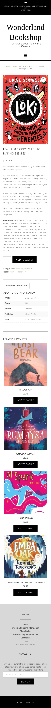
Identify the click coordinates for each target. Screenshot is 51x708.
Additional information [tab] (16, 286)
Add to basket (24, 259)
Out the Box (29, 702)
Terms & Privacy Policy (25, 644)
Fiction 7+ (18, 269)
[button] (43, 79)
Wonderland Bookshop (26, 32)
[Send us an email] (25, 3)
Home (8, 67)
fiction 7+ (12, 272)
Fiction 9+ (17, 67)
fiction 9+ (22, 272)
